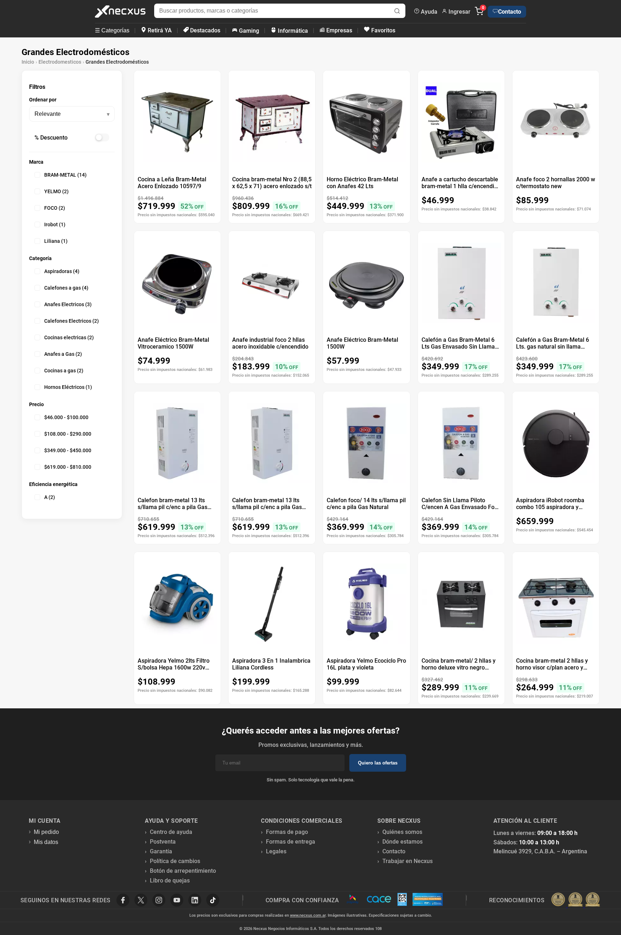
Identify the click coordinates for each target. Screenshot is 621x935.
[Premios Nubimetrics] (575, 900)
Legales (276, 851)
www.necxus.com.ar (308, 915)
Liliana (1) (56, 241)
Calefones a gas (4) (66, 288)
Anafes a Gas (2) (63, 354)
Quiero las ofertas (377, 763)
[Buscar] (397, 11)
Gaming (248, 30)
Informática (292, 30)
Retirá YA (159, 30)
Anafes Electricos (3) (68, 304)
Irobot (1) (54, 224)
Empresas (338, 30)
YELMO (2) (56, 191)
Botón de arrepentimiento (183, 870)
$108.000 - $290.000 (67, 434)
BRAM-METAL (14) (65, 175)
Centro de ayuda (171, 832)
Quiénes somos (402, 832)
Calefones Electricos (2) (71, 321)
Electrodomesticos (59, 62)
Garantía (161, 851)
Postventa (163, 841)
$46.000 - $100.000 (66, 417)
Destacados (204, 30)
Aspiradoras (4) (61, 271)
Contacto (509, 11)
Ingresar (458, 11)
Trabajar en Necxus (407, 861)
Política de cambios (175, 861)
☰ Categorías (112, 30)
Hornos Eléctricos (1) (68, 387)
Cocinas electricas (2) (69, 337)
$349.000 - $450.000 (67, 450)
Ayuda (428, 11)
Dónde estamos (402, 841)
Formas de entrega (290, 841)
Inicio (28, 62)
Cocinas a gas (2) (63, 370)
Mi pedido (46, 832)
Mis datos (46, 842)
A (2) (49, 497)
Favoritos (382, 30)
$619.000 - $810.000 (67, 467)
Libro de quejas (170, 880)
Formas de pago (287, 832)
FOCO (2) (54, 208)
